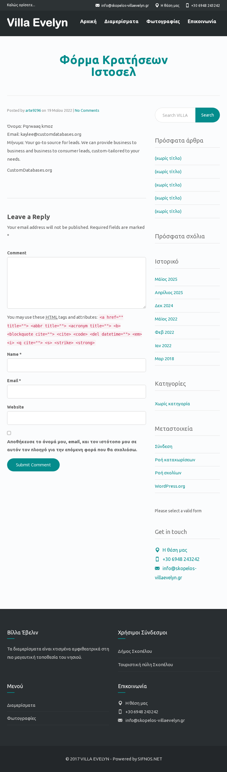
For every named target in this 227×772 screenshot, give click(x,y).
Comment (16, 253)
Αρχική (88, 21)
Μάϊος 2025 (166, 279)
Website (15, 407)
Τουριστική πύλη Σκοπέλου (145, 664)
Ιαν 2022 (163, 345)
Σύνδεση (163, 446)
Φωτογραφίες (163, 21)
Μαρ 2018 (164, 358)
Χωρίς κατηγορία (172, 403)
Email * (14, 380)
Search (207, 115)
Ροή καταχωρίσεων (175, 459)
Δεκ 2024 (164, 305)
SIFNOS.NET (150, 758)
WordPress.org (170, 486)
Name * (14, 354)
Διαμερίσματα (121, 21)
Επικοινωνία (202, 21)
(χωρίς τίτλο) (168, 158)
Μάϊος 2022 (166, 318)
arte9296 (33, 110)
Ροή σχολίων (168, 472)
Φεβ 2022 (164, 332)
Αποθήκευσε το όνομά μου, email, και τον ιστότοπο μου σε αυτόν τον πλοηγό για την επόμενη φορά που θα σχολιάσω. (72, 445)
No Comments (87, 110)
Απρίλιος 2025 (169, 292)
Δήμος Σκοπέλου (135, 651)
